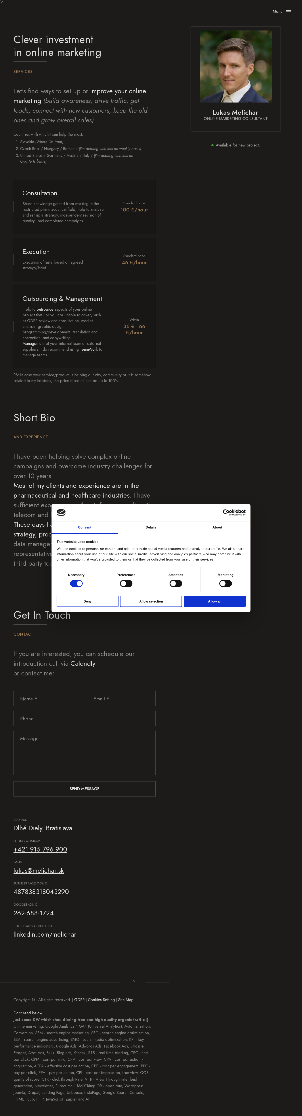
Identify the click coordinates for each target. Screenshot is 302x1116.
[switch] (126, 583)
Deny (88, 601)
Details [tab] (151, 527)
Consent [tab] (84, 527)
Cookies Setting (101, 1000)
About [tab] (217, 527)
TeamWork (89, 349)
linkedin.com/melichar (44, 934)
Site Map (126, 1000)
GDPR (79, 1000)
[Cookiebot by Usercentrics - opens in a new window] (226, 512)
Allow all (214, 601)
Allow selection (151, 601)
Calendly (83, 663)
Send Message (84, 789)
